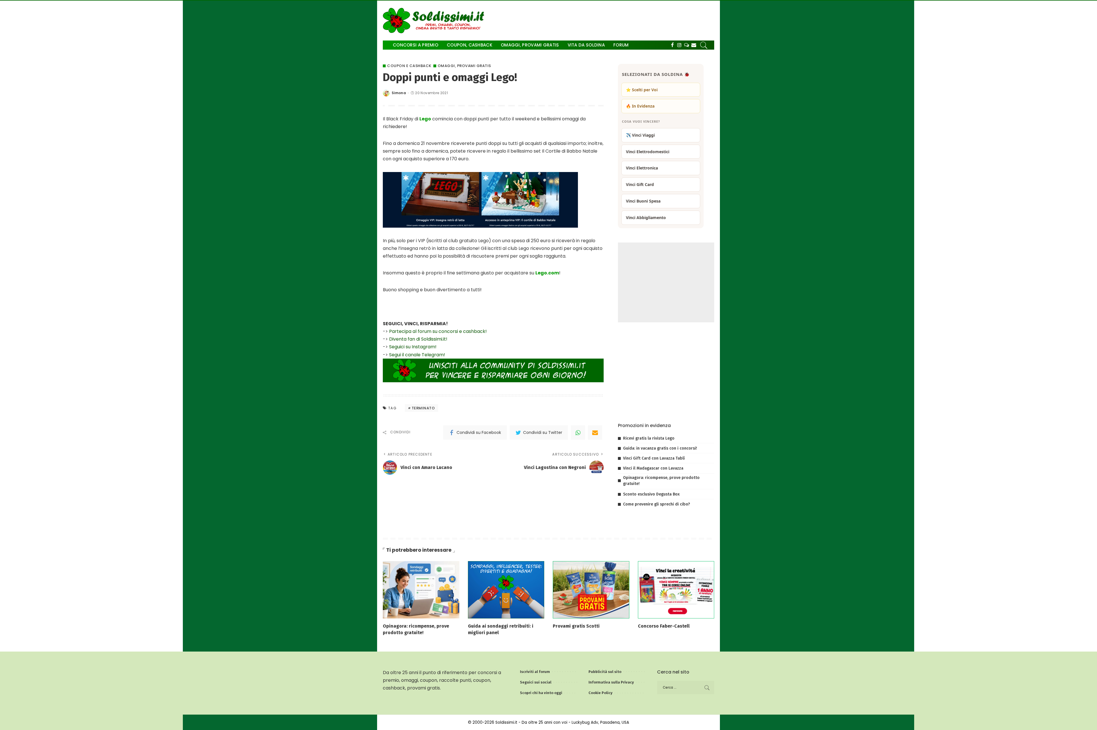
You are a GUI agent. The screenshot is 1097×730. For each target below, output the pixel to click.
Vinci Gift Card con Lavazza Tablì (654, 458)
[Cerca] (703, 45)
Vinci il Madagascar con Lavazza (653, 468)
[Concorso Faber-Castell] (676, 589)
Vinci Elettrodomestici (647, 151)
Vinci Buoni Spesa (643, 201)
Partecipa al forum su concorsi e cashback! (438, 331)
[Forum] (686, 45)
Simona (399, 93)
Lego (425, 119)
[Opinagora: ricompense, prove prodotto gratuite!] (421, 589)
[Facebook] (672, 45)
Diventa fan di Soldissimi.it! (418, 339)
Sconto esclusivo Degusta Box (651, 494)
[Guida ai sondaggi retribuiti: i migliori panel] (506, 589)
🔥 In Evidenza (640, 106)
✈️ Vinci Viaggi (640, 135)
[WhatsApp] (578, 432)
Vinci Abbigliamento (646, 217)
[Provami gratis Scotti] (591, 589)
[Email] (595, 432)
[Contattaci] (693, 45)
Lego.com (547, 273)
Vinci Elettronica (642, 168)
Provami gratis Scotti (576, 626)
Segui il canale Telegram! (417, 354)
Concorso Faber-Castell (664, 626)
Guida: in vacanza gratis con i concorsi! (660, 448)
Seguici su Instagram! (413, 346)
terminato (423, 408)
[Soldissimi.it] (435, 20)
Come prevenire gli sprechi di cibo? (656, 504)
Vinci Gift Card (640, 184)
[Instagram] (679, 45)
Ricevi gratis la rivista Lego (648, 438)
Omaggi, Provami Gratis (464, 66)
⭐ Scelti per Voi (642, 89)
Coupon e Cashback (409, 66)
